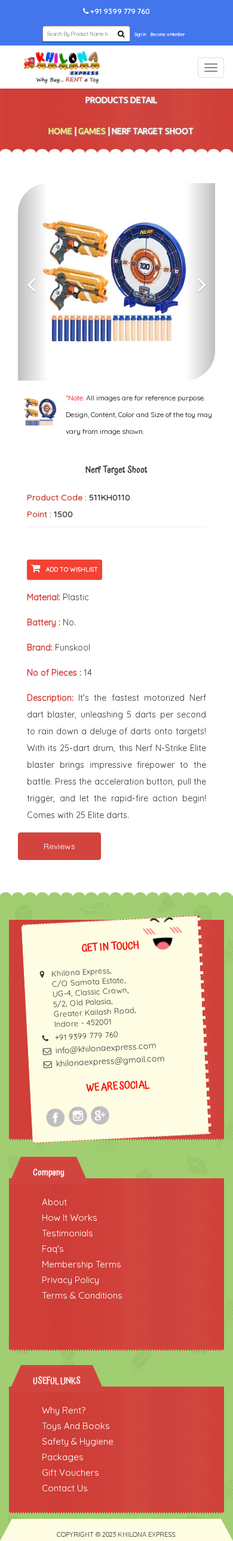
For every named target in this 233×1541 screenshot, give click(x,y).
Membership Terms (81, 1264)
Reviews (59, 846)
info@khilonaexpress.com (106, 1048)
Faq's (53, 1248)
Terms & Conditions (82, 1295)
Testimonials (67, 1233)
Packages (63, 1457)
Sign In (140, 34)
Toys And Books (76, 1425)
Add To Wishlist (72, 569)
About (54, 1202)
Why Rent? (63, 1410)
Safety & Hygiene (78, 1441)
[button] (33, 282)
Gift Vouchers (70, 1472)
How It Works (69, 1217)
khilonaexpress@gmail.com (110, 1060)
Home (60, 131)
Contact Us (65, 1488)
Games (92, 131)
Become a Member (168, 34)
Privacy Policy (70, 1279)
